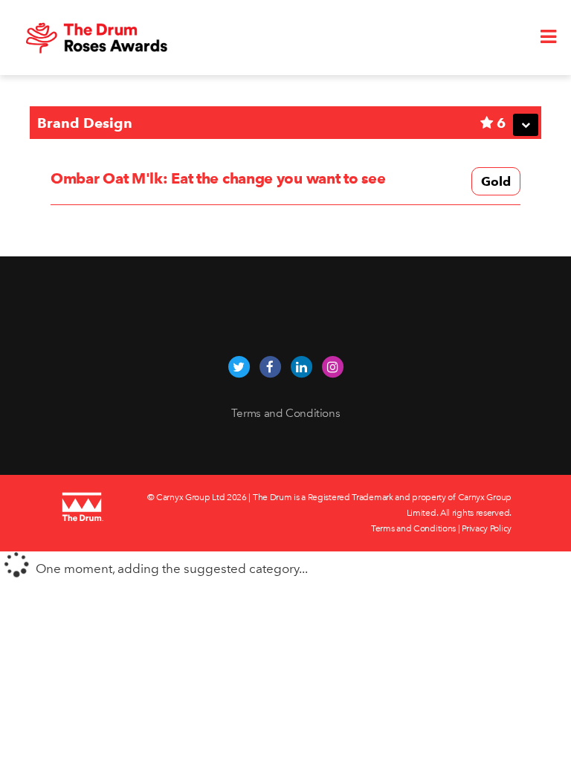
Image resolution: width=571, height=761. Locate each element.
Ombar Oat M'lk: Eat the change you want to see (218, 178)
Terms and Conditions (286, 413)
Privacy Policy (487, 528)
